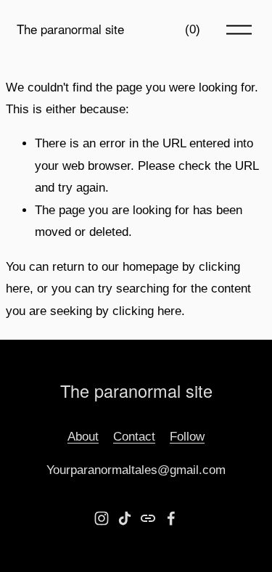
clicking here (146, 311)
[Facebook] (171, 518)
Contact (134, 437)
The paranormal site (70, 29)
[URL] (148, 518)
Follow (187, 437)
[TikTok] (125, 518)
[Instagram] (101, 518)
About (83, 437)
